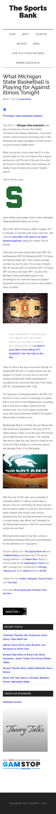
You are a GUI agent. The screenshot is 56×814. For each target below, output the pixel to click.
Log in (44, 803)
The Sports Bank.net (34, 551)
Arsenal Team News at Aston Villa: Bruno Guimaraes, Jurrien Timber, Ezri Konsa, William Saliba (27, 658)
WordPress (34, 803)
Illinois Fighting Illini (23, 590)
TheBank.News (11, 555)
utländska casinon (12, 702)
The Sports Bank (28, 11)
